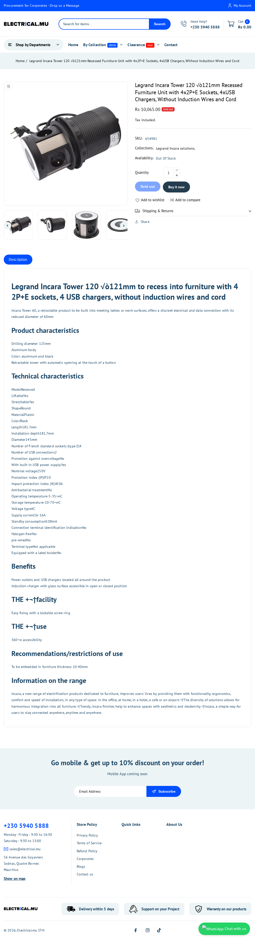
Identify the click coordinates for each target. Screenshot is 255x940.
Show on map (15, 878)
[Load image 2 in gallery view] (52, 225)
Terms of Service (89, 843)
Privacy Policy (87, 835)
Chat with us (235, 928)
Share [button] (145, 221)
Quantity (142, 172)
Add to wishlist (152, 199)
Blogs (81, 866)
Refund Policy (87, 851)
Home (20, 61)
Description (18, 259)
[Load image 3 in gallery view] (86, 225)
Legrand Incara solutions (175, 148)
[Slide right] (124, 225)
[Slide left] (7, 225)
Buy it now (176, 187)
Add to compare (187, 199)
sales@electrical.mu (25, 849)
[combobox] (104, 24)
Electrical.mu (27, 930)
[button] (193, 211)
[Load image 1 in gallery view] (18, 225)
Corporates (85, 858)
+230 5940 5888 (26, 826)
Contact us (85, 874)
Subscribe (167, 791)
